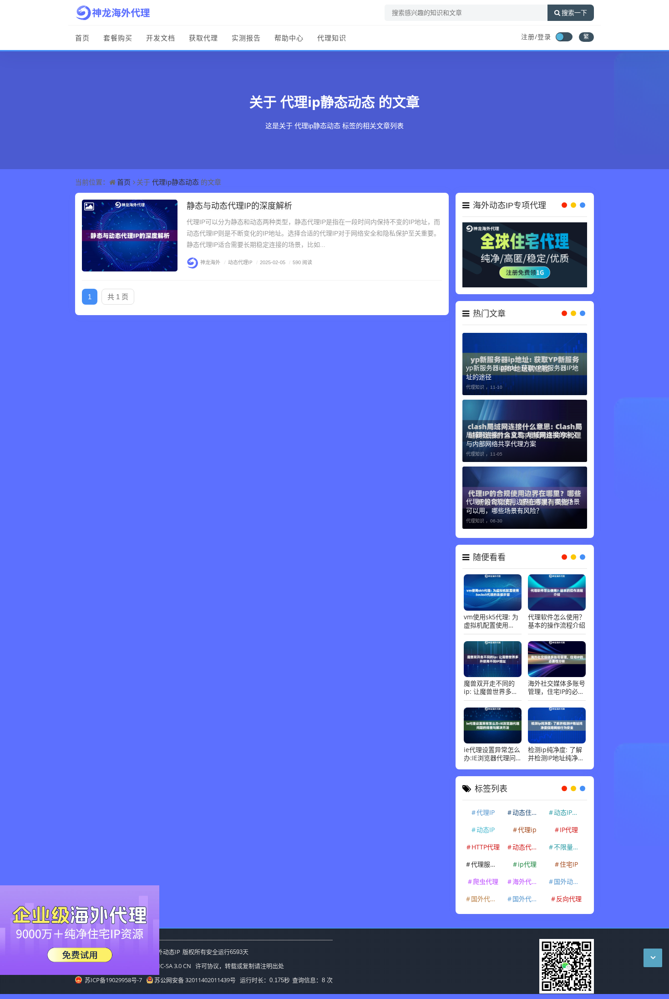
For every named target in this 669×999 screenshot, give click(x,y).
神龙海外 (210, 262)
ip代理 (527, 864)
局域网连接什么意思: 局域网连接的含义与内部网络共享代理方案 (522, 439)
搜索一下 (574, 12)
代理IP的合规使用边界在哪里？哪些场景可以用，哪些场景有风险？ (523, 506)
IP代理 (569, 829)
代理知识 (331, 37)
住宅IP (569, 864)
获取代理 (203, 37)
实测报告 (246, 37)
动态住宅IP (527, 812)
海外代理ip (528, 881)
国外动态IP (569, 881)
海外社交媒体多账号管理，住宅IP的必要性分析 (556, 687)
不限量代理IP (570, 847)
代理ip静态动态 (327, 101)
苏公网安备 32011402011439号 (195, 980)
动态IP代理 (569, 812)
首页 (82, 37)
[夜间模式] (564, 36)
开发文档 (160, 37)
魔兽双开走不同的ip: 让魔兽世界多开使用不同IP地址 (491, 687)
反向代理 (569, 898)
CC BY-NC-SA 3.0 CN (164, 966)
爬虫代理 (485, 881)
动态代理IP (238, 262)
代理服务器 (487, 864)
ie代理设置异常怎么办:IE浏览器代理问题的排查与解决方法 (492, 754)
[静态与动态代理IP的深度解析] (129, 235)
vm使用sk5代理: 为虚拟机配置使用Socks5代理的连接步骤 (491, 621)
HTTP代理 (485, 847)
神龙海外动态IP (159, 952)
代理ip (527, 829)
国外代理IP (486, 898)
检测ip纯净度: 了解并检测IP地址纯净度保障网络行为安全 (556, 754)
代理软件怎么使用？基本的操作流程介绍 (556, 621)
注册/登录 (536, 36)
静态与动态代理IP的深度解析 (239, 205)
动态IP (485, 829)
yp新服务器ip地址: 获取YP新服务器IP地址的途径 (522, 372)
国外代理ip (528, 898)
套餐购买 (117, 37)
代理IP (485, 812)
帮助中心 (289, 37)
